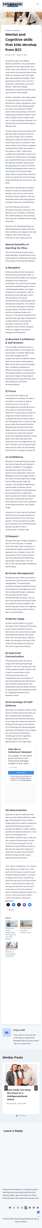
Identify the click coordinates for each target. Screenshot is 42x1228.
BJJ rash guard (11, 165)
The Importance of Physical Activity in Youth (25, 930)
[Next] (36, 1088)
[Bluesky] (26, 1207)
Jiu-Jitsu (29, 623)
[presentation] (21, 1075)
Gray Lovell (10, 55)
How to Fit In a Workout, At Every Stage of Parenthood (10, 953)
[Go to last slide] (6, 1088)
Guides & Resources (12, 30)
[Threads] (22, 1207)
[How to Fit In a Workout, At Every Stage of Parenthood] (11, 945)
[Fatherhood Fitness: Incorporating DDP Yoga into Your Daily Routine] (11, 923)
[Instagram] (18, 1207)
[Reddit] (29, 1207)
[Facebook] (10, 1207)
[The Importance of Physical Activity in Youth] (26, 923)
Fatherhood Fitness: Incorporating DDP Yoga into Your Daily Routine (10, 933)
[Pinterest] (33, 1207)
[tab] (16, 1115)
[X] (14, 1207)
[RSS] (37, 1207)
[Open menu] (37, 4)
